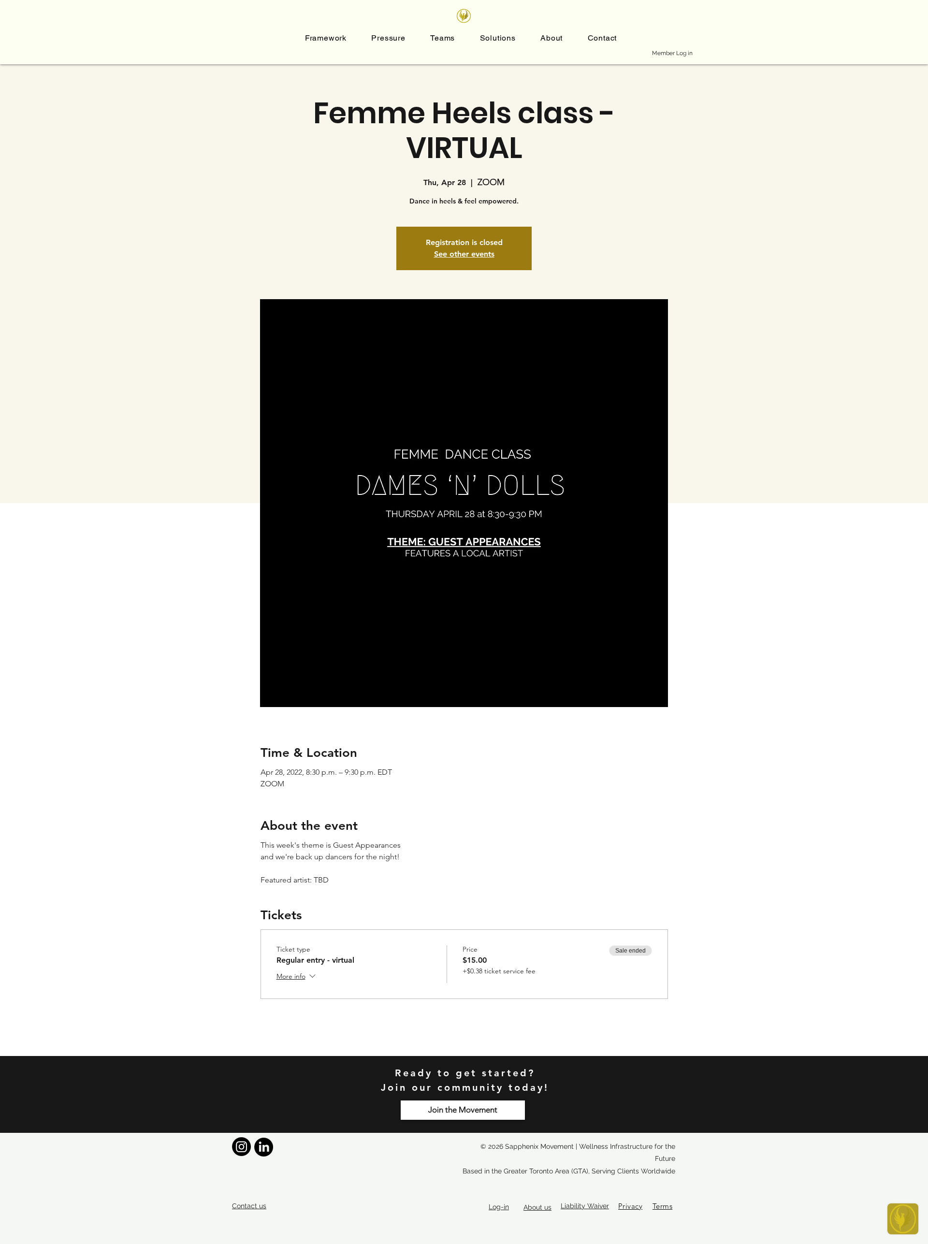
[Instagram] (241, 1146)
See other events (464, 254)
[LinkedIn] (263, 1147)
